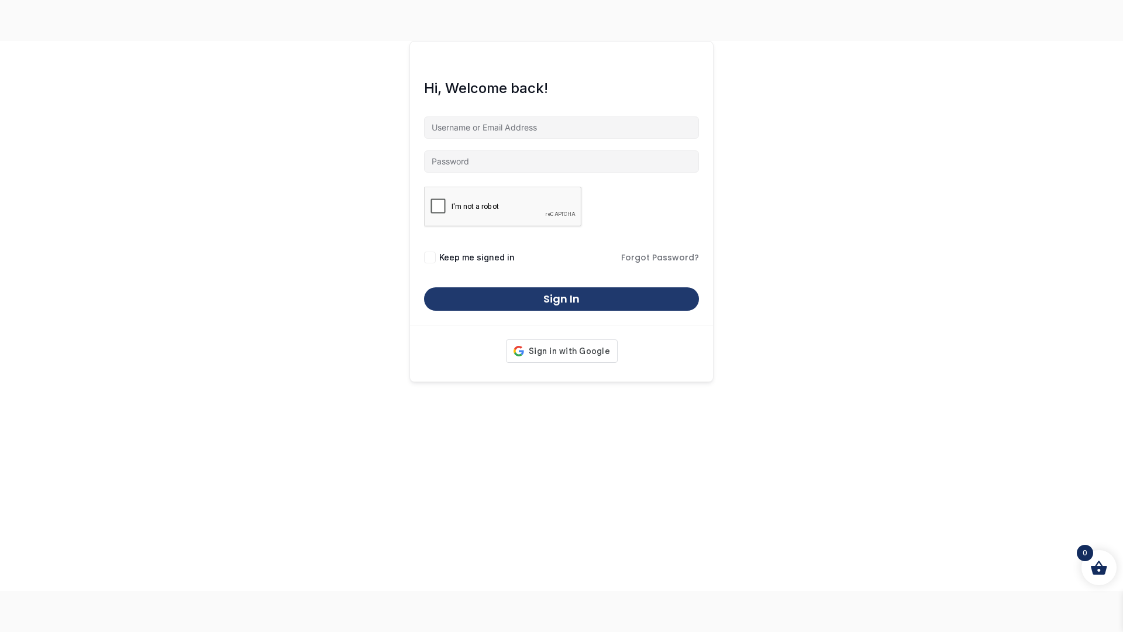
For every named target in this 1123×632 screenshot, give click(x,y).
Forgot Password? (660, 257)
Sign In (561, 298)
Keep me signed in (477, 257)
